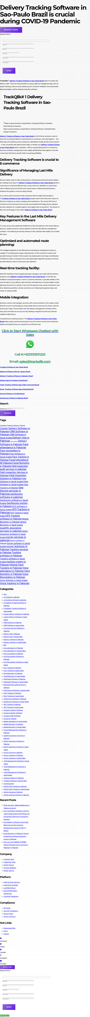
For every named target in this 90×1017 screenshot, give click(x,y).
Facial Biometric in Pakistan (13, 673)
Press (6, 931)
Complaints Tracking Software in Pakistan (12, 425)
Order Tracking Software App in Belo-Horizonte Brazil (19, 385)
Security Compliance (11, 911)
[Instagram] (0, 955)
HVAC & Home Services (12, 882)
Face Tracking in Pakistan (12, 668)
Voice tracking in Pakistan (14, 583)
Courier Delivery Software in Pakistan (16, 614)
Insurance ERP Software (12, 716)
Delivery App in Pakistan (12, 634)
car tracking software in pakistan (15, 600)
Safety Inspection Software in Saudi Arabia (14, 534)
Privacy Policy (8, 914)
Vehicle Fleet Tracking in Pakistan (15, 786)
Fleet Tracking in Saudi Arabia (14, 696)
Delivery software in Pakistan (14, 640)
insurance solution (10, 719)
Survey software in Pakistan (13, 755)
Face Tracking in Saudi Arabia (14, 671)
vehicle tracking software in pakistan (16, 795)
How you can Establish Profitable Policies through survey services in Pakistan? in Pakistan (16, 845)
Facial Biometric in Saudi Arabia (14, 676)
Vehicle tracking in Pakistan (13, 792)
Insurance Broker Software (13, 713)
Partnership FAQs (10, 928)
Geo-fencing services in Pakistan (12, 490)
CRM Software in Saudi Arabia (14, 625)
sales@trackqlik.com (35, 361)
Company (6, 854)
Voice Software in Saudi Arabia (14, 580)
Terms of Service (10, 916)
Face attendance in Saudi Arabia (15, 651)
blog (5, 594)
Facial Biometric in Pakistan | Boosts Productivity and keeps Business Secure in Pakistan (16, 836)
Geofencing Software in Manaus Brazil (14, 398)
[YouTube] (1, 961)
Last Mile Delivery (10, 888)
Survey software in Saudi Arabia (14, 758)
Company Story (9, 859)
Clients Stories (9, 865)
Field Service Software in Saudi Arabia (17, 690)
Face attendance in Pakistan (13, 648)
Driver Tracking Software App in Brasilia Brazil (16, 389)
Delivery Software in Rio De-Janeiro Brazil (15, 372)
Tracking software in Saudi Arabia (15, 781)
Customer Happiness (11, 896)
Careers (6, 934)
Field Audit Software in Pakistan (14, 679)
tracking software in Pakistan (14, 778)
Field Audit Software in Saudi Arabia (16, 682)
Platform (5, 877)
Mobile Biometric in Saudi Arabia (15, 727)
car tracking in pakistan (12, 597)
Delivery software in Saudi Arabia (15, 642)
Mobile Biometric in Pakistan (13, 724)
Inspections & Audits (11, 885)
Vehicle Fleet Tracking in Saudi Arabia (16, 789)
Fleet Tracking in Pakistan (12, 693)
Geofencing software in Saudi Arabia (16, 702)
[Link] (45, 99)
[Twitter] (1, 944)
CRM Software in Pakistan (13, 623)
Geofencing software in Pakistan (15, 699)
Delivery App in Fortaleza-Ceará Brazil (14, 380)
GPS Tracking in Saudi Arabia (13, 707)
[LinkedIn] (0, 950)
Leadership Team (10, 862)
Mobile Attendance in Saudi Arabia (15, 721)
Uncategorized (9, 784)
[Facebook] (1, 938)
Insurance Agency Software (13, 710)
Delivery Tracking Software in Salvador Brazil (16, 376)
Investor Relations (10, 868)
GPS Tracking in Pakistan (12, 704)
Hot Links (6, 922)
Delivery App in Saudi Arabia (13, 637)
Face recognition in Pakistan (13, 654)
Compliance (7, 902)
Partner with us (9, 871)
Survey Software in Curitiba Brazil (12, 394)
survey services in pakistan (13, 753)
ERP (5, 645)
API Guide (7, 908)
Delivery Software (14, 441)
